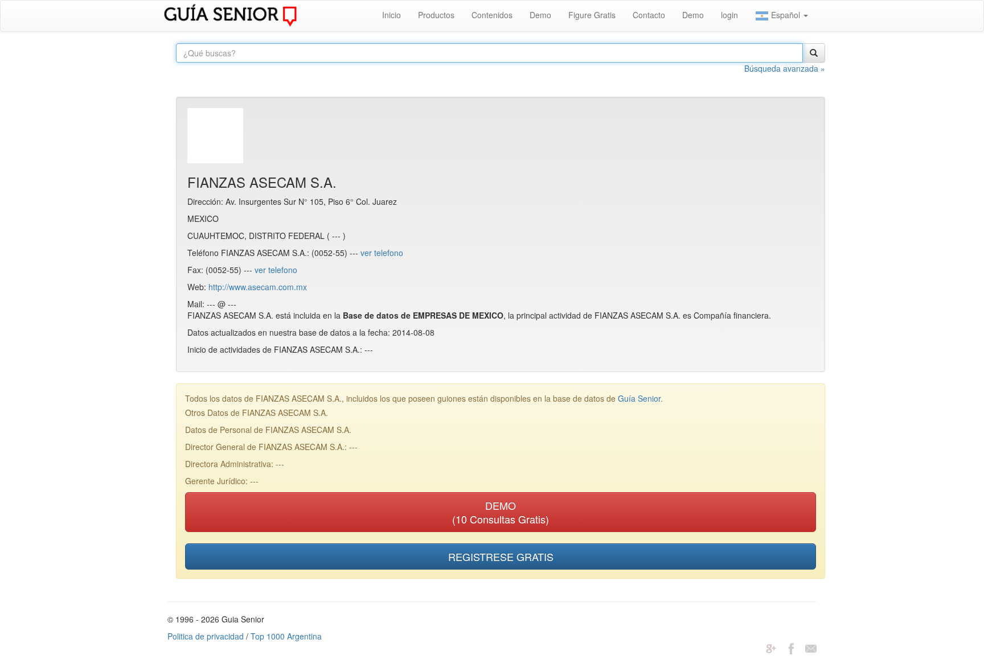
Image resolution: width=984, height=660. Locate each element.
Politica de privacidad (205, 636)
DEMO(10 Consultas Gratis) (500, 512)
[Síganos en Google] (771, 647)
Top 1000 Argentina (286, 636)
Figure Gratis (592, 14)
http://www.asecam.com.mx (257, 286)
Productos (436, 14)
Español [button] (785, 14)
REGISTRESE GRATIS (501, 556)
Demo (540, 14)
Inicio (391, 14)
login (729, 14)
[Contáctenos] (811, 647)
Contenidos (492, 14)
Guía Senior (639, 398)
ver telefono (381, 252)
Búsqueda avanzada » (784, 68)
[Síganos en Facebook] (791, 647)
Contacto (649, 14)
